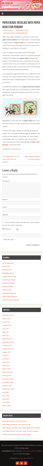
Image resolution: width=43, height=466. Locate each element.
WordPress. (29, 458)
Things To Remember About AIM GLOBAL (16, 434)
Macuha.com (6, 290)
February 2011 (7, 339)
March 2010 (6, 369)
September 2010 (8, 349)
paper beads (19, 43)
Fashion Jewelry (21, 33)
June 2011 (5, 329)
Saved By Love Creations (10, 300)
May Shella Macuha (9, 293)
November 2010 (7, 342)
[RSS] (41, 1)
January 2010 (6, 376)
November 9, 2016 (22, 30)
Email (5, 207)
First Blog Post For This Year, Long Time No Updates (10, 159)
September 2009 (8, 389)
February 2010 (7, 372)
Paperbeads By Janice (9, 296)
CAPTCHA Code (8, 240)
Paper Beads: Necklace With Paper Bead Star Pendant (21, 428)
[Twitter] (37, 1)
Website (5, 215)
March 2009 (6, 406)
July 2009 (5, 392)
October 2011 (7, 325)
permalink (16, 149)
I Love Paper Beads (9, 280)
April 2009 (5, 402)
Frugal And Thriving (9, 276)
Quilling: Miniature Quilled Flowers (14, 421)
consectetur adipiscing (30, 451)
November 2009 (7, 382)
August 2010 (6, 352)
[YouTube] (34, 1)
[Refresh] (17, 229)
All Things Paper (8, 263)
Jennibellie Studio (8, 283)
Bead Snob (6, 266)
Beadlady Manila (8, 273)
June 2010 (5, 359)
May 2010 (5, 362)
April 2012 (5, 322)
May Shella (10, 30)
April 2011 (5, 335)
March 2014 (6, 319)
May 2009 (5, 399)
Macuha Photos (7, 286)
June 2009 (5, 396)
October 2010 (7, 345)
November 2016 (7, 315)
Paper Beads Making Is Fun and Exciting (33, 157)
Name (5, 199)
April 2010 (5, 366)
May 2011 (5, 332)
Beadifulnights (30, 53)
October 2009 (7, 386)
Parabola (21, 458)
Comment (6, 181)
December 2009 (7, 379)
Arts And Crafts (9, 33)
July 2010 (5, 355)
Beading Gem (7, 270)
